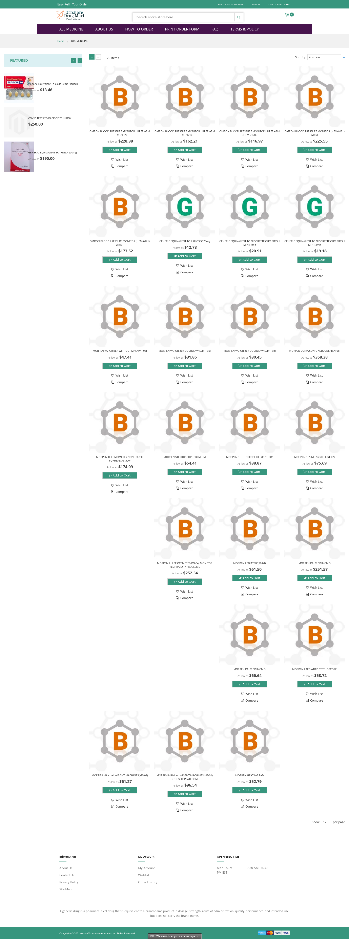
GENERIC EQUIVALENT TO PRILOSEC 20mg (184, 241)
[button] (119, 159)
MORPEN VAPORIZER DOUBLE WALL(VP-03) (250, 351)
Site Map (65, 889)
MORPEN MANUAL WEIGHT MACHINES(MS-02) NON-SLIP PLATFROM (185, 777)
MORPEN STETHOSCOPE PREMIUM (185, 457)
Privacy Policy (69, 882)
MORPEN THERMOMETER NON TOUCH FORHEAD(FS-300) (119, 458)
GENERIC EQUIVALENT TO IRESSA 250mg (52, 152)
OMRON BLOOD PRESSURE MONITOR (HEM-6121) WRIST (120, 243)
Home (60, 41)
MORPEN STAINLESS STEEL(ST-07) (314, 457)
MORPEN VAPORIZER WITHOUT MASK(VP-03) (120, 351)
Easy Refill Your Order (72, 4)
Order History (147, 882)
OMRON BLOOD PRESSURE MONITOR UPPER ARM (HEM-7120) (249, 133)
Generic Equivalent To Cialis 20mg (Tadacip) (53, 84)
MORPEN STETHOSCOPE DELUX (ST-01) (249, 457)
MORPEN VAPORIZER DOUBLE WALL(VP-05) (185, 351)
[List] (98, 57)
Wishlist (143, 875)
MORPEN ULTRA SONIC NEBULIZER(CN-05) (314, 351)
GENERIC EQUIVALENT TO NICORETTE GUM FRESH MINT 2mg (314, 243)
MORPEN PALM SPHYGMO (315, 563)
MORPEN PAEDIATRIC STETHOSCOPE (314, 669)
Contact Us (66, 875)
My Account (146, 868)
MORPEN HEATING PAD (249, 775)
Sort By (300, 57)
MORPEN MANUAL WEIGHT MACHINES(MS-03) (120, 775)
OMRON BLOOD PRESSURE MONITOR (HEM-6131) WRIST (315, 133)
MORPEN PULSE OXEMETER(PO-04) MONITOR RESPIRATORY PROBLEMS (184, 565)
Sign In (256, 4)
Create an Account (279, 4)
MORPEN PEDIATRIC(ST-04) (249, 563)
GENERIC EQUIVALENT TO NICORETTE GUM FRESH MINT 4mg (249, 243)
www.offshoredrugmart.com (96, 933)
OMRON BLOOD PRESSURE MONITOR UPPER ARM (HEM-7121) (185, 133)
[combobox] (188, 17)
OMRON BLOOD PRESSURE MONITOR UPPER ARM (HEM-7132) (119, 133)
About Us (65, 868)
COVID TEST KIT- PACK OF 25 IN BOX (49, 118)
